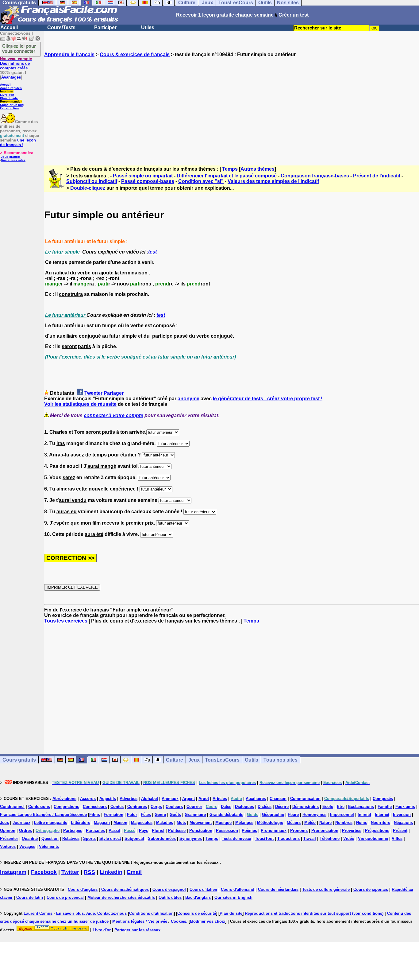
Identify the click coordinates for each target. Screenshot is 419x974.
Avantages (11, 77)
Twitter (70, 872)
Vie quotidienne (373, 838)
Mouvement (201, 822)
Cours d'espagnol (169, 889)
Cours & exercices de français (135, 54)
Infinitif (364, 814)
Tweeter (93, 393)
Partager (114, 393)
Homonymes (314, 814)
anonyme (188, 398)
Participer (105, 27)
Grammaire (195, 814)
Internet (382, 814)
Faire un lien (9, 108)
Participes (72, 830)
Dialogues (244, 806)
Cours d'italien (203, 889)
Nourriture (380, 822)
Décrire (282, 806)
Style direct (110, 838)
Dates (226, 806)
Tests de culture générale (326, 889)
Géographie (273, 814)
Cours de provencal (65, 897)
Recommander (11, 101)
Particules (95, 830)
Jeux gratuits (11, 156)
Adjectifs (107, 798)
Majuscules (141, 822)
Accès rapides (11, 88)
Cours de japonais (370, 889)
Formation (113, 814)
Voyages (27, 846)
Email (134, 872)
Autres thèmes (257, 169)
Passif (114, 830)
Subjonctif (134, 838)
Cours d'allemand (237, 889)
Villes (397, 838)
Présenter (9, 838)
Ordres (25, 830)
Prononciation (324, 830)
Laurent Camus (38, 913)
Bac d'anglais (198, 897)
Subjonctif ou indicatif (91, 181)
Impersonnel (342, 814)
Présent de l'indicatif (376, 175)
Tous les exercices (65, 620)
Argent (188, 798)
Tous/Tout (264, 838)
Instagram (13, 872)
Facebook (44, 872)
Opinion (7, 830)
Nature (325, 822)
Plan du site (9, 98)
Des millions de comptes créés (16, 63)
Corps (156, 806)
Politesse (177, 830)
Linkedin (111, 872)
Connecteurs (95, 806)
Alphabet (149, 798)
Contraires (137, 806)
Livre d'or (7, 94)
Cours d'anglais (83, 889)
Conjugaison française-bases (315, 175)
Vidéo (348, 838)
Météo (310, 822)
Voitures (8, 846)
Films (94, 814)
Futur (132, 814)
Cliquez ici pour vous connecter (19, 48)
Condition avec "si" (201, 181)
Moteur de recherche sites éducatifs (121, 897)
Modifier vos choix (207, 921)
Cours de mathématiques (125, 889)
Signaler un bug (12, 105)
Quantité (30, 838)
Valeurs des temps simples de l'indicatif (273, 181)
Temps (230, 169)
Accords (88, 798)
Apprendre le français (69, 54)
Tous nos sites (280, 760)
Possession (227, 830)
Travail (309, 838)
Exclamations (361, 806)
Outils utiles (170, 897)
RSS (89, 872)
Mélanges (244, 822)
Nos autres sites (13, 160)
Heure (293, 814)
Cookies (178, 921)
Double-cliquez (87, 188)
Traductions (288, 838)
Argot (203, 798)
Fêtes (146, 814)
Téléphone (330, 838)
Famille (385, 806)
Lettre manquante (50, 822)
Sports (89, 838)
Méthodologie (270, 822)
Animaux (170, 798)
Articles (220, 798)
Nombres (343, 822)
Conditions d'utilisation (151, 913)
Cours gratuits (19, 760)
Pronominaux (273, 830)
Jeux (194, 760)
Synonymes (190, 838)
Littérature (80, 822)
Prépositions (377, 830)
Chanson (278, 798)
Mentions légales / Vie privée (139, 921)
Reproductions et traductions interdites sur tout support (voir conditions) (314, 913)
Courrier (194, 806)
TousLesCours (222, 760)
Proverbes (351, 830)
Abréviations (64, 798)
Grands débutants (226, 814)
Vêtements (49, 846)
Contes (117, 806)
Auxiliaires (256, 798)
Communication (305, 798)
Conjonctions (66, 806)
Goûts (175, 814)
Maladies (164, 822)
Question (50, 838)
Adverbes (128, 798)
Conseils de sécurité (196, 913)
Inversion (402, 814)
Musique (223, 822)
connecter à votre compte (113, 415)
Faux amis (405, 806)
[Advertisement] (232, 106)
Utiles (147, 27)
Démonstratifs (305, 806)
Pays (143, 830)
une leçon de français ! (18, 142)
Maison (120, 822)
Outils (251, 760)
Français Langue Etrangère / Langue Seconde (43, 814)
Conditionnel (12, 806)
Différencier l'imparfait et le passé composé (227, 175)
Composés (383, 798)
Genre (160, 814)
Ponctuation (200, 830)
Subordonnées (162, 838)
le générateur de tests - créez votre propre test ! (267, 398)
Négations (403, 822)
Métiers (294, 822)
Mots (181, 822)
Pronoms (299, 830)
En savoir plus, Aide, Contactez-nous (91, 913)
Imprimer (6, 91)
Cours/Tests (61, 27)
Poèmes (249, 830)
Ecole (327, 806)
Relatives (70, 838)
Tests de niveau (236, 838)
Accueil (9, 27)
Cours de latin (29, 897)
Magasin (102, 822)
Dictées (264, 806)
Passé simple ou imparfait (143, 175)
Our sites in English (233, 897)
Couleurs (174, 806)
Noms (361, 822)
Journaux (21, 822)
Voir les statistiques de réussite (80, 404)
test (152, 251)
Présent (400, 830)
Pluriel (158, 830)
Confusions (39, 806)
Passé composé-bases (147, 181)
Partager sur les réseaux (137, 930)
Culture (174, 760)
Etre (340, 806)
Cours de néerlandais (278, 889)
